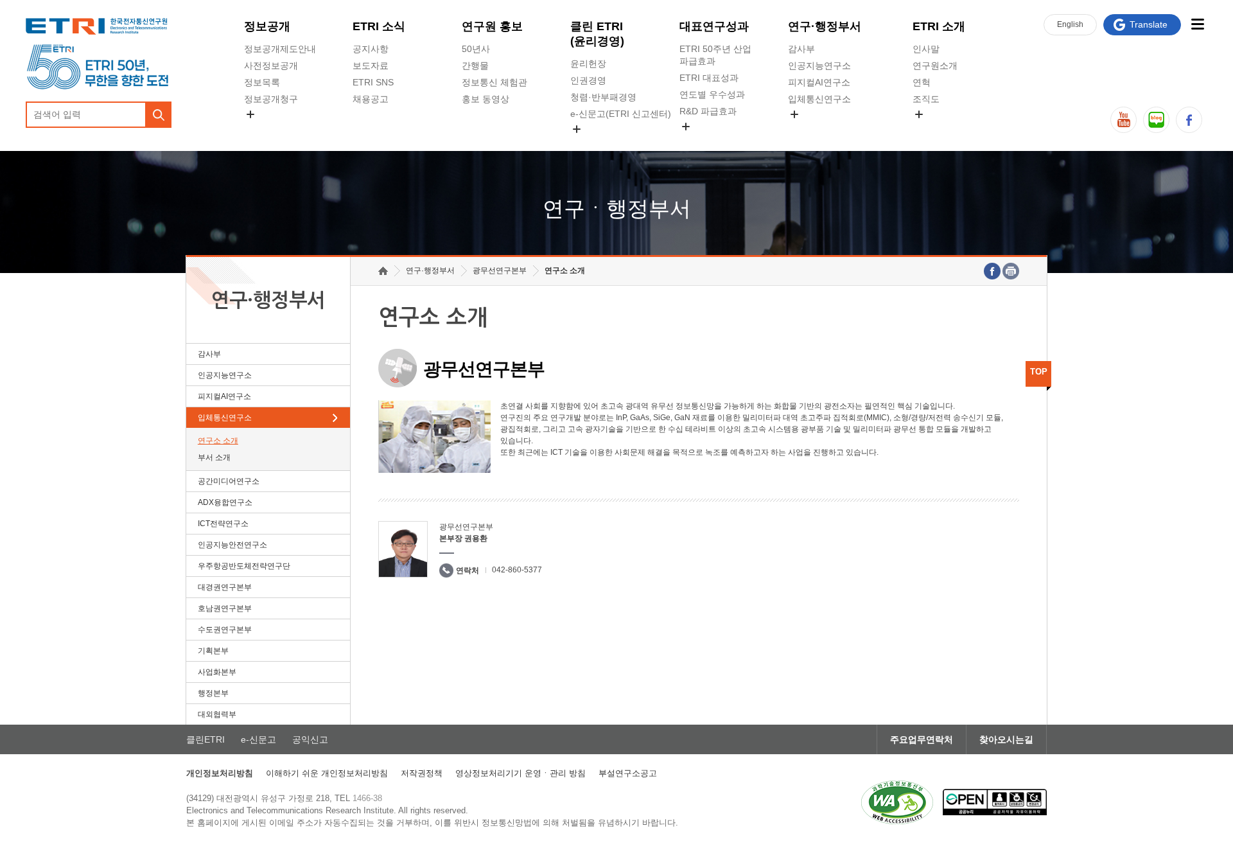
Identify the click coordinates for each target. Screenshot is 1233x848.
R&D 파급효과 (708, 111)
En (1070, 24)
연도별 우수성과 (712, 94)
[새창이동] (897, 802)
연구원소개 (935, 65)
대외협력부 (217, 714)
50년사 (476, 49)
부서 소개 (214, 457)
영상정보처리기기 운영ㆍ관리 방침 (520, 773)
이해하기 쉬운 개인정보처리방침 (327, 773)
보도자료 (371, 65)
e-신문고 (258, 739)
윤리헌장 (588, 63)
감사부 (801, 49)
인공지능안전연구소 (232, 544)
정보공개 (267, 26)
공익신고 (588, 144)
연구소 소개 (218, 440)
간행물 (475, 65)
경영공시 (262, 129)
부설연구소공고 (628, 773)
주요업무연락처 (921, 739)
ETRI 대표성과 (709, 78)
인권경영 (588, 80)
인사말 (926, 49)
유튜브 (1123, 120)
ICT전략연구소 (223, 523)
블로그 (1156, 120)
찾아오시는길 (1006, 739)
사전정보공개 (271, 65)
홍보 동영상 (485, 99)
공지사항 (371, 49)
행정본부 (213, 693)
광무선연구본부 (500, 270)
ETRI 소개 (939, 26)
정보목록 (262, 82)
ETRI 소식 (379, 26)
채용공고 (371, 99)
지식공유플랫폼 (710, 141)
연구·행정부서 (824, 26)
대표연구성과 (714, 26)
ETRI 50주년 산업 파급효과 (715, 55)
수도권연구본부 (225, 629)
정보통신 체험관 (494, 82)
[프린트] (1010, 271)
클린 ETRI (597, 34)
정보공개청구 (271, 99)
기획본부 (213, 650)
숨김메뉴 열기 (250, 114)
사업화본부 (217, 671)
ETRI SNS (373, 82)
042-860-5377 (517, 569)
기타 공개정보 (941, 129)
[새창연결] (992, 271)
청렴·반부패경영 (603, 97)
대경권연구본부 (225, 587)
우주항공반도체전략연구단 (244, 565)
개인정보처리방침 (219, 773)
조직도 (926, 99)
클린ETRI (205, 739)
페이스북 (1189, 120)
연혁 (922, 82)
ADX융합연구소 (225, 502)
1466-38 (367, 798)
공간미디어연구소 (824, 129)
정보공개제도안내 (280, 49)
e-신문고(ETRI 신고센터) (620, 114)
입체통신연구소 (819, 99)
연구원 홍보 (492, 26)
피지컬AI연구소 (819, 82)
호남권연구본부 (225, 608)
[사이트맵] (1197, 24)
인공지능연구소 (819, 65)
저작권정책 (421, 773)
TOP (1038, 371)
